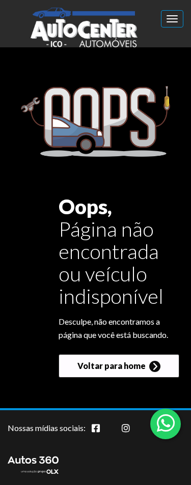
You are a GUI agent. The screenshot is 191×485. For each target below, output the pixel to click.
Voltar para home (112, 365)
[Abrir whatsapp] (166, 423)
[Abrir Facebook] (104, 433)
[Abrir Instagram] (134, 433)
